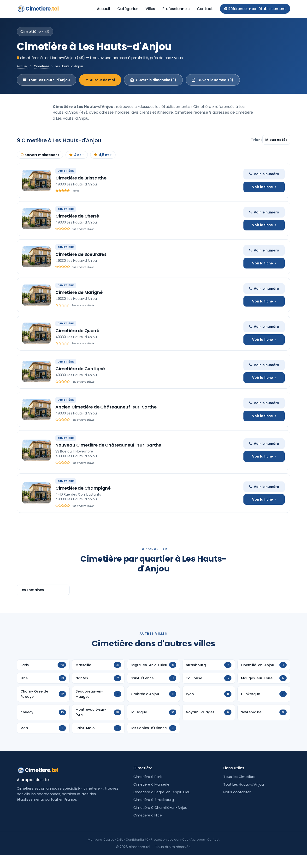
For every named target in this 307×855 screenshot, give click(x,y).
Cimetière (41, 66)
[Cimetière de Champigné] (36, 492)
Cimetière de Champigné (83, 488)
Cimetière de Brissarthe (80, 178)
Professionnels (176, 8)
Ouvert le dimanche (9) (156, 80)
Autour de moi (102, 80)
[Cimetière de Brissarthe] (36, 180)
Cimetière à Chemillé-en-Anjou (160, 807)
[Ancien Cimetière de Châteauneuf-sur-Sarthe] (36, 409)
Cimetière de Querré (77, 331)
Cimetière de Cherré (77, 216)
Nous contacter (237, 792)
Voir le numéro (266, 174)
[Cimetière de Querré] (36, 333)
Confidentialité (137, 839)
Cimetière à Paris (148, 776)
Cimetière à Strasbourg (153, 799)
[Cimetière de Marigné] (36, 295)
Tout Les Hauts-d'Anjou (49, 80)
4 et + (79, 154)
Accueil (103, 8)
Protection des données (169, 839)
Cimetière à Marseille (151, 784)
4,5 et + (105, 154)
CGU (120, 839)
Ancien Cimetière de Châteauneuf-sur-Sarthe (105, 407)
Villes (150, 8)
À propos (197, 839)
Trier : (256, 139)
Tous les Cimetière (239, 776)
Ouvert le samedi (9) (215, 80)
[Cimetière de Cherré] (36, 218)
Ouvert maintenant (42, 154)
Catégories (127, 8)
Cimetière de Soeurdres (80, 254)
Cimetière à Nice (147, 815)
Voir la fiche (262, 186)
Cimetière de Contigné (80, 369)
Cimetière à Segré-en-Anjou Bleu (161, 792)
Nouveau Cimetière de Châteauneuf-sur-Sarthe (108, 445)
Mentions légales (101, 839)
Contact (205, 8)
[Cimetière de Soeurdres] (36, 256)
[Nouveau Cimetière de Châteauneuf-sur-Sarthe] (36, 450)
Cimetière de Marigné (78, 292)
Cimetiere (42, 8)
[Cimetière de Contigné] (36, 371)
